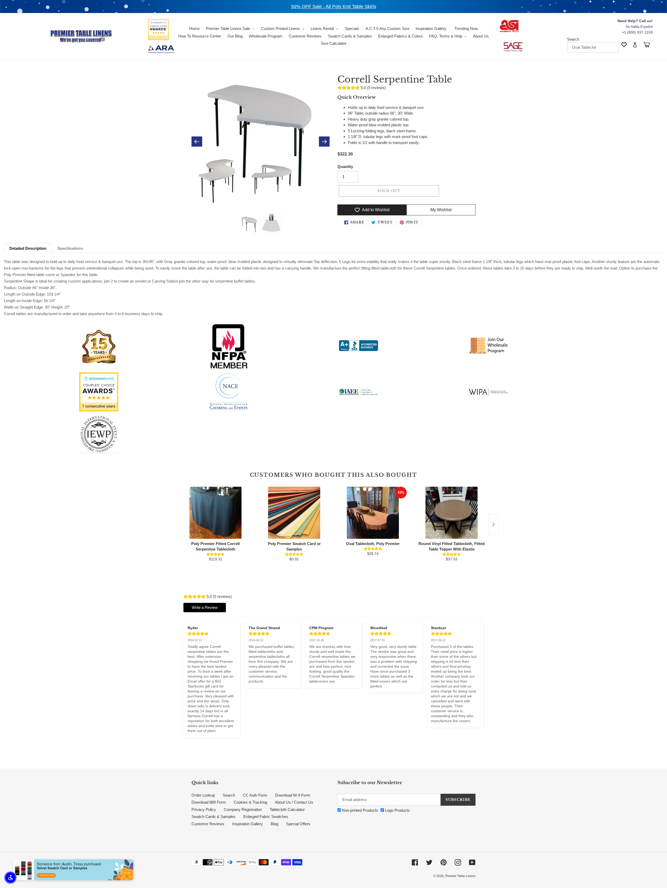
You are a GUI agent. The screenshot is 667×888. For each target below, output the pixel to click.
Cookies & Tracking (250, 802)
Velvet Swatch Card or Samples (62, 868)
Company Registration (243, 809)
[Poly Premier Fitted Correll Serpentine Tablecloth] (215, 513)
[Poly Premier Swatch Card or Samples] (294, 513)
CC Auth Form (255, 795)
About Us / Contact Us (294, 802)
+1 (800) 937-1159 (637, 32)
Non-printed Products (359, 810)
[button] (10, 877)
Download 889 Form (209, 802)
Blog (274, 824)
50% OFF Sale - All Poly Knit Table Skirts (333, 6)
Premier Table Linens (460, 876)
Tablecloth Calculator (287, 809)
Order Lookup (203, 795)
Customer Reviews (208, 824)
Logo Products (397, 810)
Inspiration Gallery (247, 824)
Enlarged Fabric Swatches (265, 816)
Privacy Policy (204, 809)
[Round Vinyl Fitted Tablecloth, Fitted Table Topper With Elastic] (451, 513)
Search (573, 39)
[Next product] (493, 524)
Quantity (345, 166)
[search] (593, 47)
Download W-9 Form (292, 795)
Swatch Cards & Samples (214, 816)
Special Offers (298, 824)
